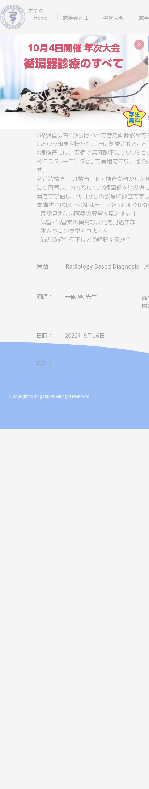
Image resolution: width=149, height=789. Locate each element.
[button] (139, 44)
